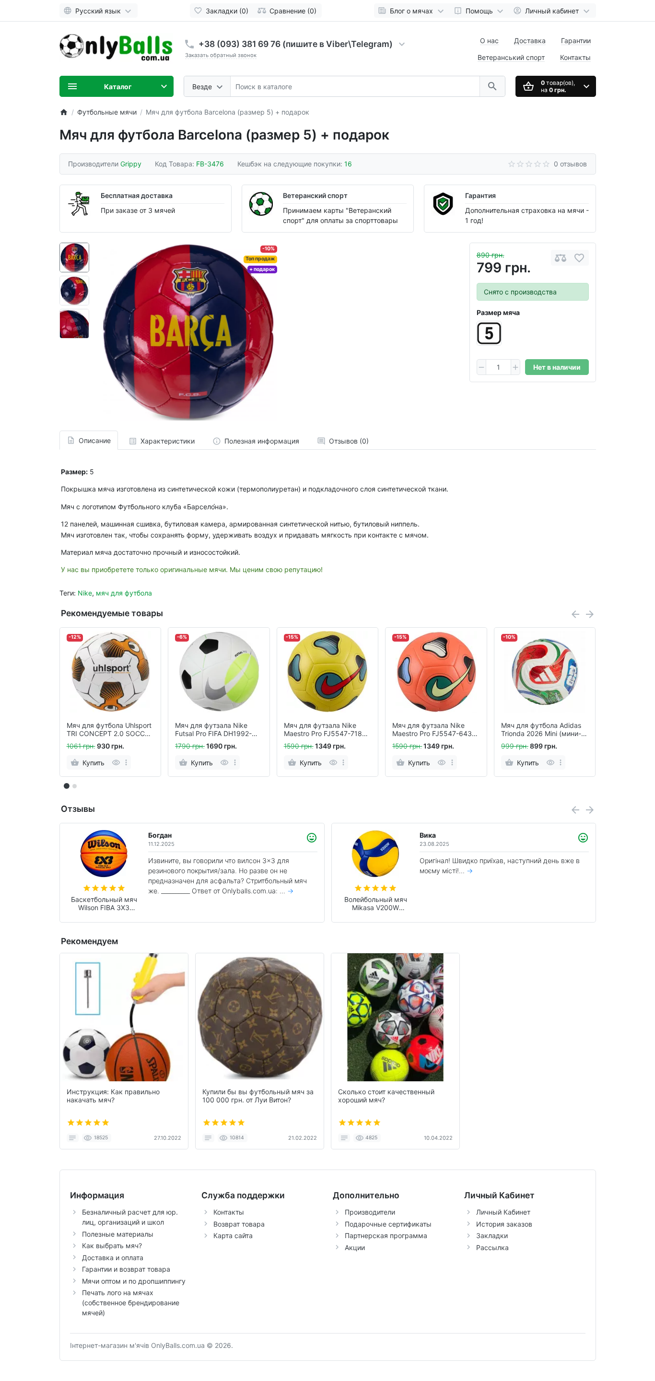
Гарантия (480, 195)
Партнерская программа (386, 1235)
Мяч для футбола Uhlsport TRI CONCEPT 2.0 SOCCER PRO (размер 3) (110, 730)
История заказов (504, 1224)
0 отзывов (570, 164)
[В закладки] (579, 258)
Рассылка (492, 1247)
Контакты (575, 57)
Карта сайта (233, 1235)
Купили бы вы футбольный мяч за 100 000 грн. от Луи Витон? (258, 1096)
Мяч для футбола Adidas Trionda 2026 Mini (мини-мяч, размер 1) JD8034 (541, 730)
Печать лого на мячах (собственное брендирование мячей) (130, 1302)
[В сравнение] (560, 258)
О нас (489, 40)
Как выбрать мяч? (112, 1245)
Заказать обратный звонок (221, 55)
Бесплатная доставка (137, 195)
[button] (74, 786)
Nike (85, 593)
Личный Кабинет (503, 1212)
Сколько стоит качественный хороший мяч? (386, 1096)
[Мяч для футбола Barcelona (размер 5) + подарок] (188, 332)
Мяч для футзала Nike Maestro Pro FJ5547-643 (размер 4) (432, 730)
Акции (355, 1247)
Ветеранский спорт (315, 195)
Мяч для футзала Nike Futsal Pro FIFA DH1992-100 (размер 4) (213, 730)
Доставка (530, 40)
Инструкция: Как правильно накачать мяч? (113, 1096)
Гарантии (576, 40)
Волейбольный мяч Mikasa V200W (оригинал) (103, 904)
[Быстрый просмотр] (115, 762)
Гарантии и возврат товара (126, 1269)
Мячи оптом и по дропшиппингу (134, 1281)
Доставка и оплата (112, 1257)
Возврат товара (239, 1224)
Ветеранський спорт (511, 57)
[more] (126, 762)
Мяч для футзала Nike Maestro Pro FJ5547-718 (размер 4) (323, 730)
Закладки (492, 1235)
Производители (370, 1212)
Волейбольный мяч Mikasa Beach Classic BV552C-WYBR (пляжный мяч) (375, 904)
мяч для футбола (124, 593)
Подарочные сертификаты (388, 1224)
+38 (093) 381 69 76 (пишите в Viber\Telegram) (296, 44)
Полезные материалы (117, 1234)
